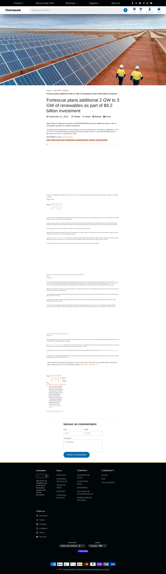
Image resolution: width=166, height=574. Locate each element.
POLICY (53, 140)
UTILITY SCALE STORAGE (82, 140)
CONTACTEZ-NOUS (83, 482)
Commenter (67, 438)
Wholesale (70, 3)
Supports (93, 3)
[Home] (13, 10)
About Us (115, 3)
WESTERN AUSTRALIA (101, 140)
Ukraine (117, 282)
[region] (61, 212)
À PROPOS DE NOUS (61, 496)
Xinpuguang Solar (69, 569)
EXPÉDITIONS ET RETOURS (84, 499)
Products (18, 3)
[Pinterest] (140, 3)
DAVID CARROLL (67, 137)
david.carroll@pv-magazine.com (54, 411)
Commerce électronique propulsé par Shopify (93, 569)
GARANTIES (82, 488)
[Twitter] (136, 3)
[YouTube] (151, 3)
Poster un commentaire (76, 455)
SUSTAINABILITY (60, 140)
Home (48, 90)
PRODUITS (61, 475)
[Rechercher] (125, 10)
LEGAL (48, 140)
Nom (65, 429)
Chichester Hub (112, 283)
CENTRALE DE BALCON (62, 480)
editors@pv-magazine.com (89, 364)
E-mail (86, 429)
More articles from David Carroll (55, 406)
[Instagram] (144, 3)
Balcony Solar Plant (45, 3)
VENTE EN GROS (61, 486)
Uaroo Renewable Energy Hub (56, 345)
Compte (150, 10)
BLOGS (104, 475)
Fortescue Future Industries (60, 238)
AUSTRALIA (92, 140)
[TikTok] (147, 3)
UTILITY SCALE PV (70, 140)
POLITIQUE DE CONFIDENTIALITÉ (85, 492)
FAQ (103, 479)
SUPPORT (61, 491)
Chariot (159, 10)
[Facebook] (132, 3)
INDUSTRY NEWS (61, 90)
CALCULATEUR (108, 483)
